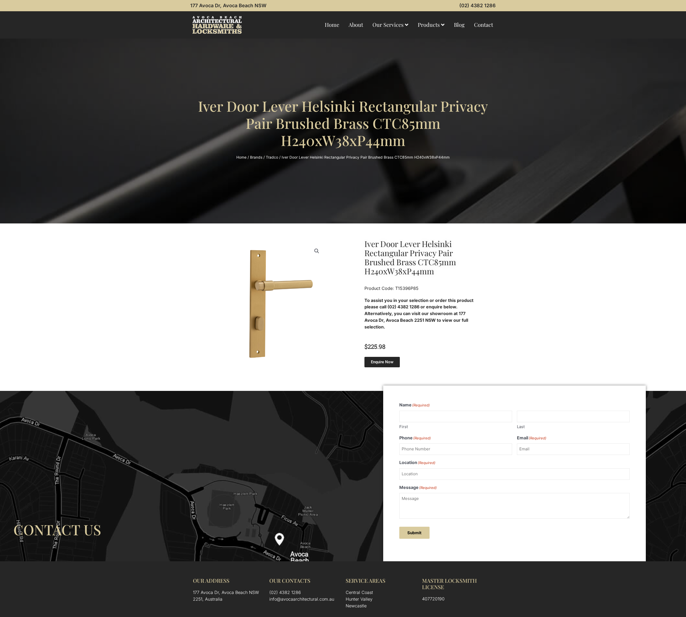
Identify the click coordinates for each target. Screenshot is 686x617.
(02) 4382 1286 (477, 5)
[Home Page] (217, 25)
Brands (256, 157)
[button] (317, 251)
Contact (483, 24)
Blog (459, 24)
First (403, 426)
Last (521, 426)
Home (332, 24)
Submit (414, 532)
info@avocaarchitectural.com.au (301, 599)
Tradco (272, 157)
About (356, 24)
